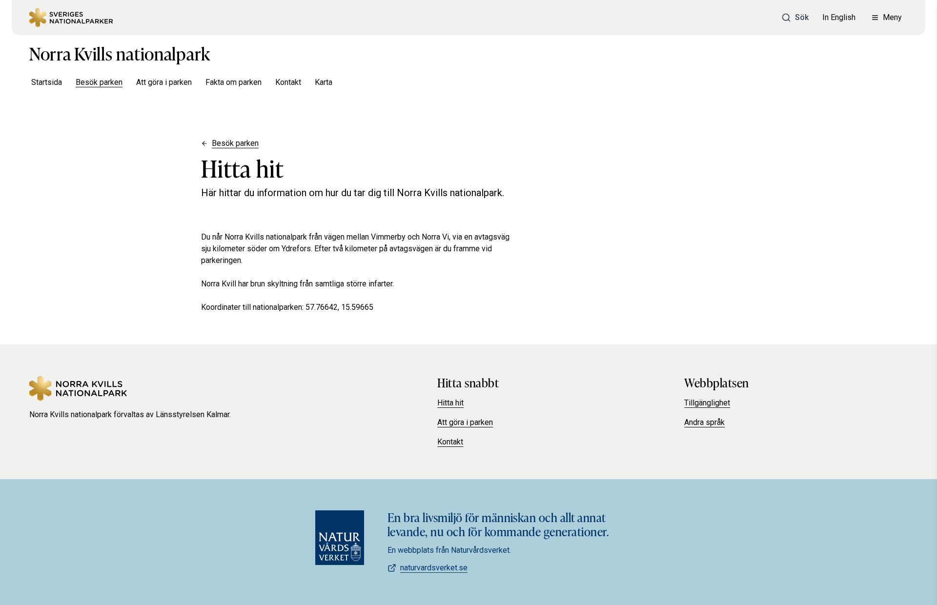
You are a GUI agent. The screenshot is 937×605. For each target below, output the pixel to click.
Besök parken (99, 82)
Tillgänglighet (707, 402)
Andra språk (704, 422)
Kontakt (288, 82)
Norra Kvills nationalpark (119, 53)
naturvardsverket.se (434, 567)
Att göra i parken (164, 82)
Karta (323, 82)
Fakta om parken (233, 82)
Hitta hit (450, 402)
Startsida (46, 82)
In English (839, 17)
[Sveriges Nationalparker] (71, 17)
